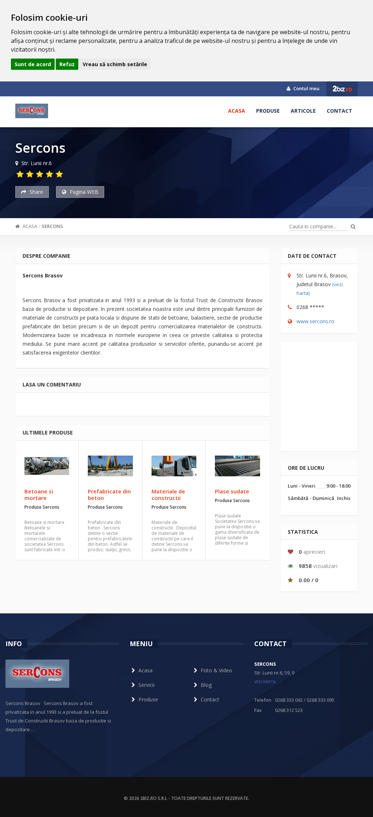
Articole (303, 110)
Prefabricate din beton (109, 494)
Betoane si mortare (38, 494)
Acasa (236, 110)
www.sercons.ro (315, 321)
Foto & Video (216, 670)
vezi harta (265, 681)
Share (35, 191)
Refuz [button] (67, 64)
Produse (268, 110)
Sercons (52, 226)
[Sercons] (31, 111)
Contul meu (305, 88)
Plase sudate (232, 491)
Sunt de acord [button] (33, 64)
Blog (206, 684)
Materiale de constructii (168, 494)
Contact (339, 110)
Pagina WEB (83, 191)
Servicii (146, 684)
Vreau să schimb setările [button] (115, 64)
